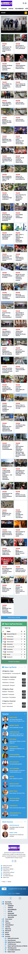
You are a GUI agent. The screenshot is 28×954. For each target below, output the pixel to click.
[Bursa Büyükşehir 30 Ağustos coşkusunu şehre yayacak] (7, 561)
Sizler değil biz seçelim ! (16, 778)
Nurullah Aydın (14, 783)
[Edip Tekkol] (5, 741)
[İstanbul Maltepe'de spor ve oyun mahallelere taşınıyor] (7, 397)
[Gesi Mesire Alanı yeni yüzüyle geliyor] (20, 417)
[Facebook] (12, 861)
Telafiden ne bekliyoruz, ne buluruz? (16, 749)
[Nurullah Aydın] (5, 785)
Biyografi (8, 930)
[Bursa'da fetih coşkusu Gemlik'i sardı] (20, 360)
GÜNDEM (4, 8)
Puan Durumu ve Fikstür (8, 872)
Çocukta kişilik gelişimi (15, 764)
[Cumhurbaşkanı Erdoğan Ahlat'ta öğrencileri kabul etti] (7, 150)
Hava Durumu (6, 867)
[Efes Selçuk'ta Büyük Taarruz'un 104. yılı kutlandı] (20, 38)
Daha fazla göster (14, 617)
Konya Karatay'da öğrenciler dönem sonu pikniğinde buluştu (21, 197)
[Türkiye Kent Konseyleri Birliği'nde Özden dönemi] (20, 323)
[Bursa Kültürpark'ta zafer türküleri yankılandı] (20, 248)
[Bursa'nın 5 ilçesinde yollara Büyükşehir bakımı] (20, 342)
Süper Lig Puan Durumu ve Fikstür (17, 946)
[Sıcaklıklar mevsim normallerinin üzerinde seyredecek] (20, 504)
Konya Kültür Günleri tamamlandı (19, 216)
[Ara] (23, 3)
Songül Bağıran (14, 754)
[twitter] (20, 898)
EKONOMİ (11, 913)
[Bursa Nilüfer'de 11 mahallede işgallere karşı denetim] (7, 76)
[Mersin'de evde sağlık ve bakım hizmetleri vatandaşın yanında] (20, 266)
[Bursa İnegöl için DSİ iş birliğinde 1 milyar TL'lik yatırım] (7, 168)
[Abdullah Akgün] (5, 799)
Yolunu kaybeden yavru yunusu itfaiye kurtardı (20, 67)
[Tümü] (25, 714)
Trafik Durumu (6, 870)
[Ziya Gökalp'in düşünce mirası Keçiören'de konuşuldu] (20, 305)
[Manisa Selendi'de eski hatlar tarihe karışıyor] (7, 579)
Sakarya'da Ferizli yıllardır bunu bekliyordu (20, 178)
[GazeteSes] (6, 3)
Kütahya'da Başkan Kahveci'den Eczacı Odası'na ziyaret (20, 589)
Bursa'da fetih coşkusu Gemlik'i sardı (20, 370)
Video (7, 921)
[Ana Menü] (25, 3)
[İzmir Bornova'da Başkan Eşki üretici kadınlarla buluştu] (7, 486)
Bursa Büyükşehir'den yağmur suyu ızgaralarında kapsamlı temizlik (7, 427)
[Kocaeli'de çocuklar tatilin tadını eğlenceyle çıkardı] (7, 379)
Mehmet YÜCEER (14, 725)
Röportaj (8, 928)
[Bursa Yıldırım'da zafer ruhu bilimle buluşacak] (20, 76)
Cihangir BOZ (13, 805)
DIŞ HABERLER (19, 8)
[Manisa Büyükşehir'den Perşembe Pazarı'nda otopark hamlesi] (7, 599)
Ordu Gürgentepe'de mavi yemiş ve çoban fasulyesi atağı (6, 48)
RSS (5, 888)
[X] (15, 861)
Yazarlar (7, 923)
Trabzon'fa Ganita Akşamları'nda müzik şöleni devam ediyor (20, 140)
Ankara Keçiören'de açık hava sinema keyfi (21, 495)
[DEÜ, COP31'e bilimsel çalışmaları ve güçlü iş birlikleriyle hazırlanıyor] (20, 227)
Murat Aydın (13, 717)
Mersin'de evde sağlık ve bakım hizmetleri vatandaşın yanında (20, 277)
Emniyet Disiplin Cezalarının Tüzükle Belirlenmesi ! (17, 771)
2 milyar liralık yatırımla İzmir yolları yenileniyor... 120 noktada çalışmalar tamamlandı (7, 475)
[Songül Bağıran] (5, 755)
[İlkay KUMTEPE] (5, 748)
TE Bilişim (18, 893)
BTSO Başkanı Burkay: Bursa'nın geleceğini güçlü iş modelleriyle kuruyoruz (7, 217)
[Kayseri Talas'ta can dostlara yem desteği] (20, 397)
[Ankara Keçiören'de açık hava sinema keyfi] (20, 486)
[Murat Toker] (5, 834)
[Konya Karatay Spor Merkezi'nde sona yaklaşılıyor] (7, 305)
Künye (3, 881)
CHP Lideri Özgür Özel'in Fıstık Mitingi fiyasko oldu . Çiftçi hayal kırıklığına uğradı (17, 734)
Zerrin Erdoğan (14, 732)
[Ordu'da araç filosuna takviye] (20, 94)
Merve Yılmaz (13, 791)
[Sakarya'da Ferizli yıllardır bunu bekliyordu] (20, 168)
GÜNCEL (10, 8)
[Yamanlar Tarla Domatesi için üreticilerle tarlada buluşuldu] (7, 437)
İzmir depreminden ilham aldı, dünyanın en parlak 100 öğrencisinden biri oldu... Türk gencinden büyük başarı (20, 450)
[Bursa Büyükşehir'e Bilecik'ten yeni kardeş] (20, 542)
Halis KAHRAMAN (14, 768)
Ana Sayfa (8, 902)
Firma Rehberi (9, 925)
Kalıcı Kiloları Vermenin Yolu (17, 793)
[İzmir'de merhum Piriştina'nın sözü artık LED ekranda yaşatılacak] (7, 360)
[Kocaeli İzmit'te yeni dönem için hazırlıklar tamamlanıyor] (7, 286)
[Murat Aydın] (5, 719)
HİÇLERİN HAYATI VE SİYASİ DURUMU (16, 828)
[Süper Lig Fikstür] (25, 667)
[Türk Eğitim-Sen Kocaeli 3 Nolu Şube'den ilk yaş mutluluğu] (20, 463)
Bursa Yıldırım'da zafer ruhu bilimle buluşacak (20, 85)
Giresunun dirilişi (14, 800)
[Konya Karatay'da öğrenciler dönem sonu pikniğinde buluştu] (20, 187)
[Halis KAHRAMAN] (5, 770)
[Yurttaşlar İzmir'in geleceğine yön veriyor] (20, 379)
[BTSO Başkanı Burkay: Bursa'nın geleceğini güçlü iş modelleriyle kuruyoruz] (7, 207)
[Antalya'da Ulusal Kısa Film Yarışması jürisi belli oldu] (7, 58)
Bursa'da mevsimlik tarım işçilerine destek (20, 296)
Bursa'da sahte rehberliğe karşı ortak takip (6, 104)
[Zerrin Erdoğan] (5, 733)
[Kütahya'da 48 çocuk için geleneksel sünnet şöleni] (20, 150)
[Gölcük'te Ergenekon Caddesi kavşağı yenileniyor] (7, 187)
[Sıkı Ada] (5, 777)
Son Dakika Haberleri (8, 875)
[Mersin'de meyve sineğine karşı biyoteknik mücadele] (7, 227)
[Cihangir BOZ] (5, 806)
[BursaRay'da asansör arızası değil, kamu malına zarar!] (7, 542)
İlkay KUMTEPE (13, 746)
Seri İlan (7, 926)
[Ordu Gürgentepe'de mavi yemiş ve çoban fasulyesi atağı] (7, 38)
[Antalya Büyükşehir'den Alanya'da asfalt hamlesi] (7, 111)
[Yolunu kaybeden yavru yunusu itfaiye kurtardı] (20, 58)
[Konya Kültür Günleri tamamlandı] (20, 207)
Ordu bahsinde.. (13, 815)
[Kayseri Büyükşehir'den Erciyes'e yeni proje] (7, 504)
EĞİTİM (10, 911)
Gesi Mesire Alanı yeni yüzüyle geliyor (20, 426)
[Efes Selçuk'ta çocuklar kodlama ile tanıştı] (7, 266)
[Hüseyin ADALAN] (5, 827)
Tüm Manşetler (6, 874)
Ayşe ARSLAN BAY (14, 762)
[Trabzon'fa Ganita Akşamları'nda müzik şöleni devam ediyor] (20, 130)
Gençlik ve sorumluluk (15, 786)
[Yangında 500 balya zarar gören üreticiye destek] (20, 561)
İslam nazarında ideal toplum (17, 807)
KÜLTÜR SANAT (12, 915)
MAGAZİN (11, 917)
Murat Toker (13, 832)
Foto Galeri (8, 919)
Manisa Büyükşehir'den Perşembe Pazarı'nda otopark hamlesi (6, 609)
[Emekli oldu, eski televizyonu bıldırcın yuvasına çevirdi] (7, 248)
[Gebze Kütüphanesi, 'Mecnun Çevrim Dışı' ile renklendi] (7, 342)
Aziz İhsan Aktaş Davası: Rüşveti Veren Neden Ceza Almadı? (16, 720)
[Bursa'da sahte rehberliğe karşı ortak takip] (7, 94)
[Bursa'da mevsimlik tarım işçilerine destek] (20, 286)
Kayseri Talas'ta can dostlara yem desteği (20, 407)
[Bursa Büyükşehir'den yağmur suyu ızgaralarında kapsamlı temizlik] (7, 417)
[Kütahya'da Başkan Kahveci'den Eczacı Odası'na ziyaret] (20, 579)
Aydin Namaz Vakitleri (8, 869)
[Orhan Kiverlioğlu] (5, 814)
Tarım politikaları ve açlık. (16, 727)
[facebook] (10, 898)
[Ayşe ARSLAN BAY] (5, 763)
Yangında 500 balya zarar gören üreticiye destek (21, 570)
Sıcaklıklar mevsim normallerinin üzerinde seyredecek (19, 514)
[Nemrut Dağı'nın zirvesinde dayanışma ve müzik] (20, 524)
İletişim (9, 881)
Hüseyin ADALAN (14, 825)
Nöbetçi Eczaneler (7, 865)
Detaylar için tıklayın (14, 661)
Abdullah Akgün (14, 798)
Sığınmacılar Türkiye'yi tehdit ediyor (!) (17, 742)
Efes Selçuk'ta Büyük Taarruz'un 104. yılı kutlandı (20, 47)
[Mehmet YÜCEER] (5, 726)
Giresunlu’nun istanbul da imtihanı (16, 835)
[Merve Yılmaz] (5, 792)
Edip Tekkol (13, 739)
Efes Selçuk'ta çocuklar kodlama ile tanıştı (7, 276)
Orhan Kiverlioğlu (15, 813)
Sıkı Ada (11, 776)
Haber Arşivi (6, 877)
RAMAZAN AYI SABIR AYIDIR (17, 756)
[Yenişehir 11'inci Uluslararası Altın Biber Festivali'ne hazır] (7, 524)
